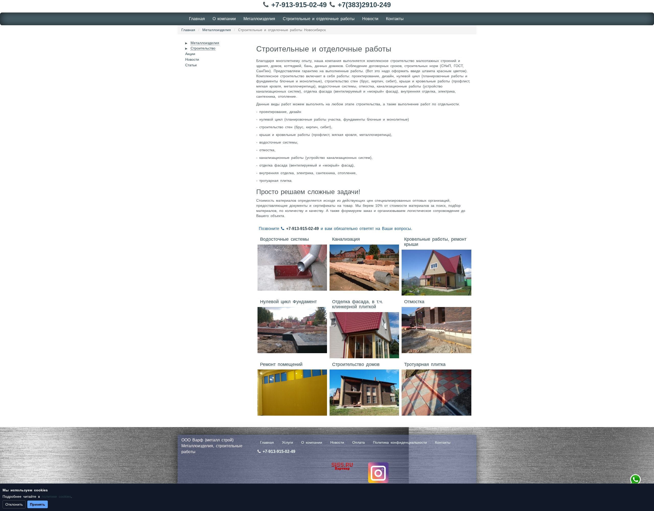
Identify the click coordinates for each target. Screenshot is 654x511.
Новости (370, 19)
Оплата (358, 442)
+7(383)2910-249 (364, 5)
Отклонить (14, 504)
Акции (190, 54)
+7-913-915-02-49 (299, 5)
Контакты (395, 19)
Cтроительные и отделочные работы (319, 19)
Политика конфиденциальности (400, 442)
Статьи (191, 65)
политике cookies (56, 496)
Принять (37, 504)
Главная (197, 19)
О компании (224, 19)
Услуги (287, 442)
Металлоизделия (259, 19)
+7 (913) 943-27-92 (635, 480)
